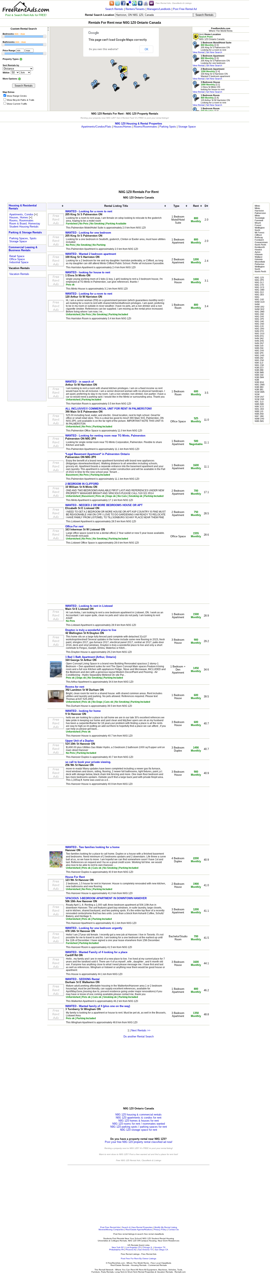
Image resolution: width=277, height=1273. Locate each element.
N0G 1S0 (259, 365)
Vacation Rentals (19, 274)
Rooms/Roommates (145, 126)
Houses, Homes (18, 217)
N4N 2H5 (259, 341)
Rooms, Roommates (21, 220)
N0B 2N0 (259, 414)
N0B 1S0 (259, 375)
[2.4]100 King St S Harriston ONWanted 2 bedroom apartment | (211, 74)
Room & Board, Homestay (24, 223)
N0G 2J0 (259, 326)
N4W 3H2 (259, 309)
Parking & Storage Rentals (25, 232)
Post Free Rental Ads (110, 1227)
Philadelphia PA (116, 1249)
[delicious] (128, 2)
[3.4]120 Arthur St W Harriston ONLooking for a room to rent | (211, 100)
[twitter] (117, 2)
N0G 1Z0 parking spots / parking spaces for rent (138, 1126)
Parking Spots (167, 126)
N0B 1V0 (259, 345)
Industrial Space (18, 262)
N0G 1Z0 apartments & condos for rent (138, 1117)
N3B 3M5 (259, 372)
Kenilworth (260, 247)
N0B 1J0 (259, 411)
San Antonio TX (145, 1249)
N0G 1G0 (259, 333)
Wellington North (260, 228)
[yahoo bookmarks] (151, 2)
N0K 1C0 (259, 406)
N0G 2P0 (259, 280)
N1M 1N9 (259, 399)
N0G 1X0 (259, 299)
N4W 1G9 (259, 302)
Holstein (259, 254)
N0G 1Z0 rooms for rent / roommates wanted (138, 1123)
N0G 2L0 (259, 292)
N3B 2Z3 (259, 367)
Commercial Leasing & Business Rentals (23, 249)
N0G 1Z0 (259, 277)
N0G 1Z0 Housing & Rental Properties (138, 123)
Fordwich (259, 240)
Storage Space (187, 126)
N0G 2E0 (259, 294)
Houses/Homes (123, 126)
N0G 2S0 (259, 360)
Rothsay (259, 237)
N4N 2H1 (259, 336)
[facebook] (123, 2)
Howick (258, 249)
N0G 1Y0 (259, 285)
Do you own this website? (103, 49)
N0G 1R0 (259, 328)
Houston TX (159, 1247)
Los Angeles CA (133, 1247)
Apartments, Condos (21, 214)
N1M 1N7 (259, 397)
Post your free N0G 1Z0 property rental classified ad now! (138, 1141)
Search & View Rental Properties (137, 1227)
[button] (122, 69)
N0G (257, 297)
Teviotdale (260, 218)
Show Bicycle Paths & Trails (20, 100)
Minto (257, 206)
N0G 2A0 (259, 314)
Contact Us (173, 1229)
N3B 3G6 (259, 382)
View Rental (198, 52)
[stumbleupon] (134, 2)
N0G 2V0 (259, 350)
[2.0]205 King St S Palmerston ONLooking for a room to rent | (212, 47)
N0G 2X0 (259, 316)
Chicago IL (147, 1247)
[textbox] (154, 15)
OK (146, 49)
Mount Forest (258, 224)
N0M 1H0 (259, 418)
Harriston (259, 210)
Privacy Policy (160, 1229)
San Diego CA (161, 1249)
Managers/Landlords (159, 9)
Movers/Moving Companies (111, 1229)
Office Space (17, 259)
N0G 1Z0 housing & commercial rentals (138, 1114)
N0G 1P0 (259, 319)
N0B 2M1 (259, 421)
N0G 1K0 (259, 409)
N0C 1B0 (259, 416)
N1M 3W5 (259, 392)
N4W (257, 304)
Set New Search (214, 52)
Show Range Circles (17, 96)
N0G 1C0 (259, 287)
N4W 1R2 (259, 307)
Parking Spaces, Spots (23, 238)
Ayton (257, 252)
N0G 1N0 (259, 324)
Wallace (258, 257)
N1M (257, 394)
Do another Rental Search (138, 1036)
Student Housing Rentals (24, 226)
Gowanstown (261, 242)
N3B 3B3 (259, 387)
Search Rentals (114, 9)
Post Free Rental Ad (185, 9)
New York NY (118, 1247)
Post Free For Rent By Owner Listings (138, 1258)
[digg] (140, 2)
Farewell (259, 220)
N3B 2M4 (259, 377)
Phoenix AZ (131, 1249)
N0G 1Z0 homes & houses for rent (138, 1120)
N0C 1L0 (259, 401)
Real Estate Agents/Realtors (139, 1229)
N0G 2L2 (259, 282)
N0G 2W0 (259, 384)
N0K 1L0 (259, 362)
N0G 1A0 (259, 321)
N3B (257, 380)
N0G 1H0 (259, 355)
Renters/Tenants (135, 9)
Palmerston (260, 213)
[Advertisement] (263, 61)
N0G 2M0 (259, 311)
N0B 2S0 (259, 348)
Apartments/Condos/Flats (96, 126)
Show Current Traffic (17, 104)
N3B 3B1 (259, 389)
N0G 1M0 (259, 289)
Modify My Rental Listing (165, 1227)
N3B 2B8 (259, 370)
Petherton (259, 264)
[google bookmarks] (145, 2)
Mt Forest (259, 232)
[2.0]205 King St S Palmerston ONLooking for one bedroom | (211, 61)
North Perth (260, 244)
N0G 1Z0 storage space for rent (138, 1129)
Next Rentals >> (140, 1030)
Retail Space (16, 256)
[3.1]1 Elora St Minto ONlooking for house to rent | (208, 87)
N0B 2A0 (259, 358)
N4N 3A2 (259, 338)
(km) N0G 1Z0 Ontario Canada (211, 36)
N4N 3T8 (259, 331)
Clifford (258, 235)
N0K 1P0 (259, 353)
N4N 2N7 (259, 343)
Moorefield (260, 262)
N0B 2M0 (259, 404)
